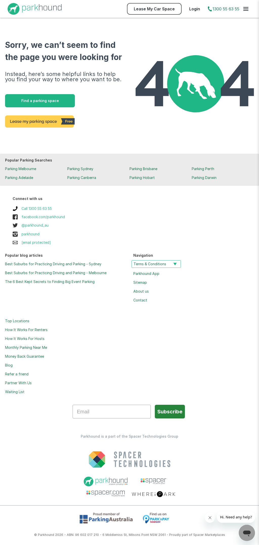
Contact (140, 300)
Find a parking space (40, 100)
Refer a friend (17, 374)
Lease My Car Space (154, 8)
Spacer (198, 535)
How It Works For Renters (26, 330)
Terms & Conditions (150, 264)
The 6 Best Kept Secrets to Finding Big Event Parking (50, 281)
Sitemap (140, 282)
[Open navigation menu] (245, 8)
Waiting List (15, 392)
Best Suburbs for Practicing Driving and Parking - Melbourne (55, 273)
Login (194, 8)
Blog (9, 365)
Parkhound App (146, 273)
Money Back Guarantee (24, 356)
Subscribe (169, 412)
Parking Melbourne (20, 169)
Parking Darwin (204, 177)
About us (141, 291)
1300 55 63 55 (225, 8)
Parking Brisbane (143, 169)
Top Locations (17, 321)
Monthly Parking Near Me (26, 347)
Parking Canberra (81, 177)
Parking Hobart (142, 177)
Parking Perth (203, 169)
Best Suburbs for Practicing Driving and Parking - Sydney (53, 264)
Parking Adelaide (19, 177)
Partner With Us (18, 383)
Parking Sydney (80, 169)
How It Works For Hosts (25, 338)
